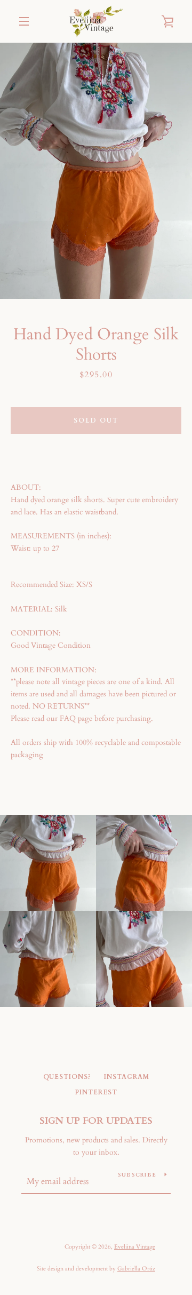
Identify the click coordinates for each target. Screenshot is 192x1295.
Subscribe (137, 1175)
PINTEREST (96, 1092)
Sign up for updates (96, 1120)
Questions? (67, 1076)
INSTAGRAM (126, 1076)
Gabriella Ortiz (136, 1269)
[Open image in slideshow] (96, 171)
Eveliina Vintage (134, 1247)
